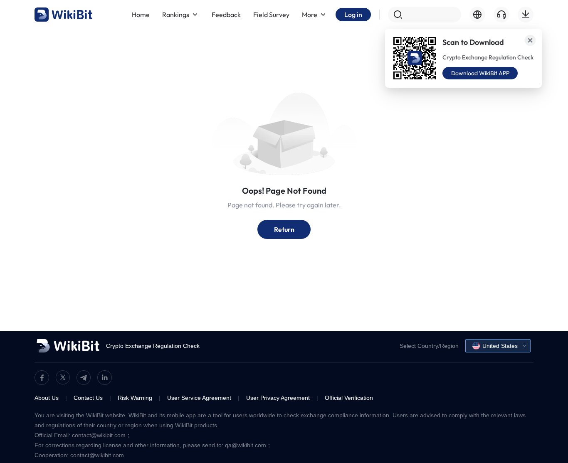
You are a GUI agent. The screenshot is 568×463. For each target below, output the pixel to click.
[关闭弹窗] (530, 40)
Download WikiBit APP (480, 73)
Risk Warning (135, 397)
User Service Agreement (199, 397)
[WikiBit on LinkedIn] (104, 377)
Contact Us (88, 397)
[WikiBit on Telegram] (84, 377)
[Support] (501, 14)
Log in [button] (353, 14)
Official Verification (349, 397)
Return (284, 229)
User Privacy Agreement (278, 397)
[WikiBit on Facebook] (42, 377)
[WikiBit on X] (63, 377)
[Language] (477, 14)
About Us (47, 397)
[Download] (525, 14)
